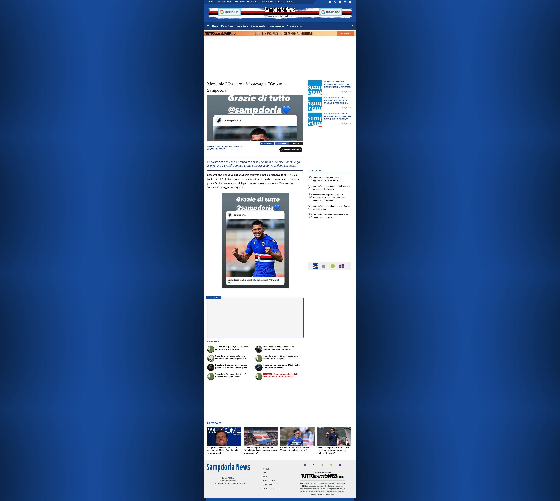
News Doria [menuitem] (242, 26)
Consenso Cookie (271, 489)
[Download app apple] (340, 2)
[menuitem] (208, 26)
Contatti (267, 477)
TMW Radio (239, 2)
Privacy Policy (269, 485)
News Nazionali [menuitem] (276, 26)
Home (211, 2)
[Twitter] (335, 2)
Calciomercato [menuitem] (258, 26)
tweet (295, 143)
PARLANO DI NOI (224, 2)
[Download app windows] (350, 2)
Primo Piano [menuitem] (227, 26)
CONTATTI (280, 2)
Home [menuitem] (215, 26)
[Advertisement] (329, 385)
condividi (281, 143)
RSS (264, 473)
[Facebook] (329, 2)
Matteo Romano (216, 149)
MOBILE (290, 2)
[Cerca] (352, 26)
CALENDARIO (267, 2)
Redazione (252, 2)
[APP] (316, 266)
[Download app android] (345, 2)
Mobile (266, 469)
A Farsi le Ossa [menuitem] (294, 26)
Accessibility (269, 481)
